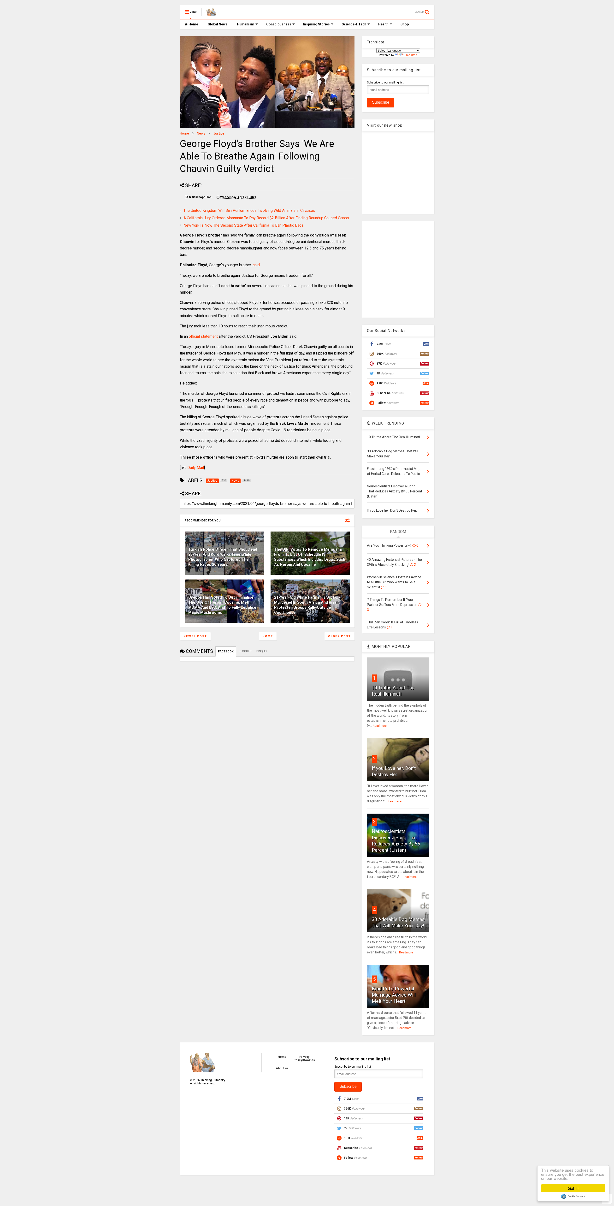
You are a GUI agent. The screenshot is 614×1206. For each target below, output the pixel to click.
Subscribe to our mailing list (385, 82)
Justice (218, 133)
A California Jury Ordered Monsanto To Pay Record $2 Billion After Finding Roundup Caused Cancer (266, 218)
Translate (410, 55)
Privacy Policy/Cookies (304, 1058)
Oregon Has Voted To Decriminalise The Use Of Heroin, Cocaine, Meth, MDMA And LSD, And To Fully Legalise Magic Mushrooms (222, 605)
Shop (405, 24)
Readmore (380, 725)
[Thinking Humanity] (211, 13)
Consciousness (278, 24)
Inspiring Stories (316, 24)
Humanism (245, 24)
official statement (203, 336)
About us (282, 1068)
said (256, 265)
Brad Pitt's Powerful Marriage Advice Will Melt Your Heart (394, 995)
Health (383, 24)
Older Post (339, 636)
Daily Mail (195, 467)
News (201, 133)
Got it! (573, 1188)
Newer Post (195, 636)
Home (193, 24)
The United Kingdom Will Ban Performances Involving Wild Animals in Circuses (249, 210)
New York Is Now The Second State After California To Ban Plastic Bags (243, 225)
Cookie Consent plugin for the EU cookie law (573, 1196)
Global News (217, 24)
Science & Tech (354, 24)
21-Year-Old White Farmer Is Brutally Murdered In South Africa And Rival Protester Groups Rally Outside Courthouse (307, 605)
